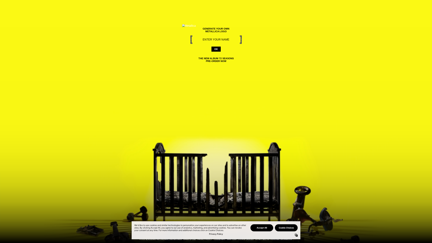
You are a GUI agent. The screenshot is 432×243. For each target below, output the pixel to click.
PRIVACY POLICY (205, 239)
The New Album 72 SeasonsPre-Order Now (216, 59)
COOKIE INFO (219, 239)
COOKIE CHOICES (245, 239)
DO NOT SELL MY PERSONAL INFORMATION (273, 239)
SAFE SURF (232, 239)
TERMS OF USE (189, 239)
